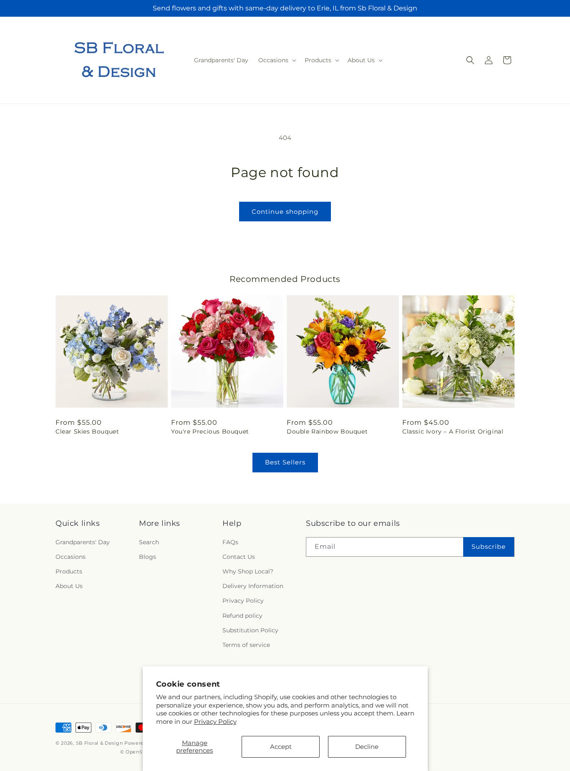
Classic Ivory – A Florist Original (452, 431)
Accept (281, 747)
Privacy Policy (215, 721)
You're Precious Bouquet (210, 431)
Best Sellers (285, 462)
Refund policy (242, 615)
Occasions (70, 556)
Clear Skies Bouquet (87, 431)
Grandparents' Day (82, 542)
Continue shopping (285, 212)
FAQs (230, 542)
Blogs (147, 556)
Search (149, 542)
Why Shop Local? (247, 571)
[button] (276, 60)
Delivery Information (252, 586)
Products (68, 571)
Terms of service (246, 645)
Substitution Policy (250, 630)
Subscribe (489, 546)
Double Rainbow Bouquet (327, 431)
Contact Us (238, 556)
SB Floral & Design (99, 743)
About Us (69, 586)
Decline (366, 747)
